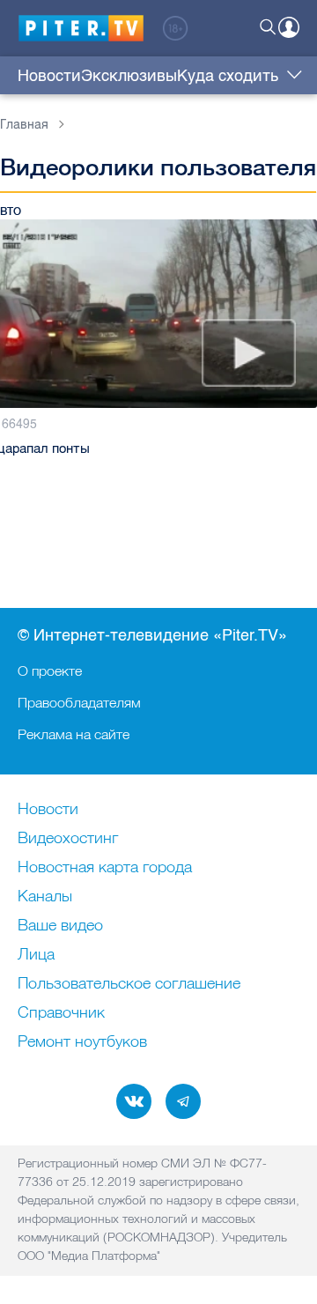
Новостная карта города (105, 868)
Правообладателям (79, 702)
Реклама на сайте (73, 734)
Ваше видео (60, 926)
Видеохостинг (68, 839)
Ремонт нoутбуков (82, 1042)
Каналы (45, 897)
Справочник (61, 1013)
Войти (288, 27)
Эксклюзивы (129, 75)
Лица (36, 955)
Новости (49, 75)
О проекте (50, 670)
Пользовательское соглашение (129, 984)
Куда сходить (227, 75)
